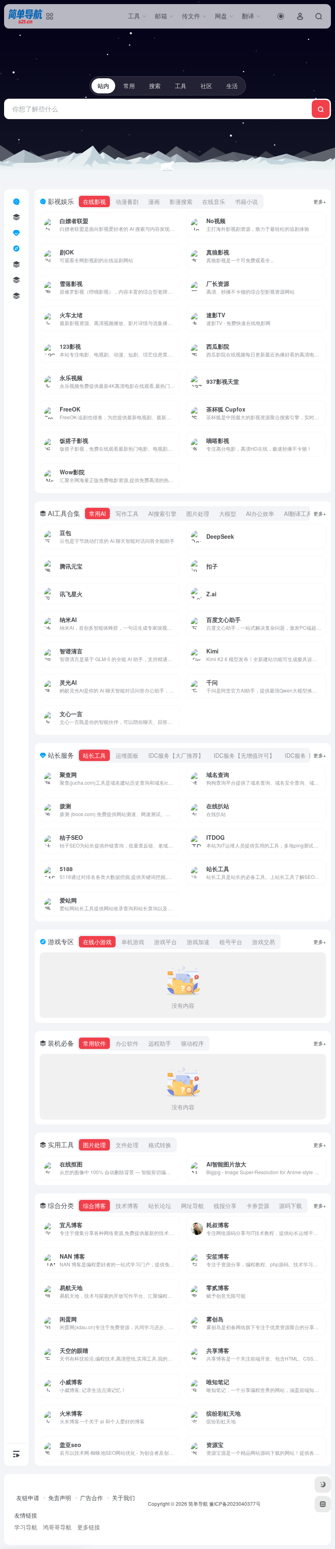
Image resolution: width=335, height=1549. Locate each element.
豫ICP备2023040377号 (235, 1503)
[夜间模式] (323, 1484)
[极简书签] (323, 1504)
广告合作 (91, 1498)
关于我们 (123, 1498)
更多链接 (88, 1527)
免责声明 (59, 1498)
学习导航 (25, 1527)
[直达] (164, 218)
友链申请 (27, 1498)
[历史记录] (281, 16)
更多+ (319, 201)
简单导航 (198, 1503)
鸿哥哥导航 (57, 1527)
